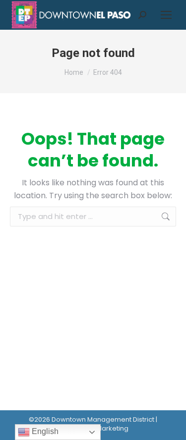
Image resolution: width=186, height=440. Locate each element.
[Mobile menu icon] (166, 15)
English (44, 431)
